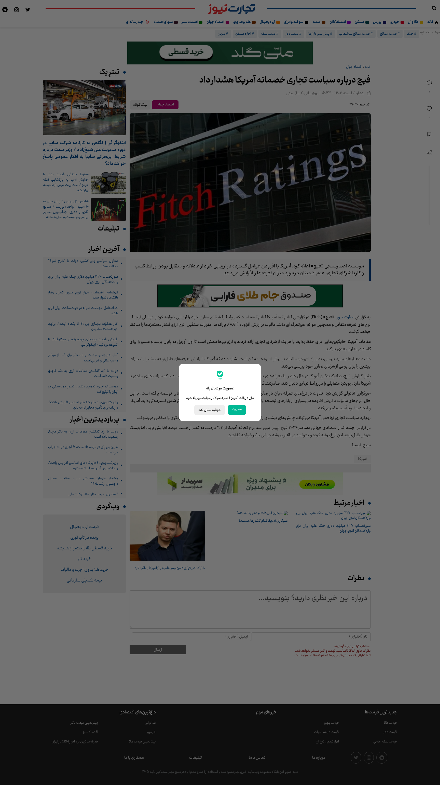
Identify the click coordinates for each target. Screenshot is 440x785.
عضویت (237, 409)
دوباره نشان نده (209, 410)
